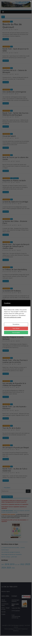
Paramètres (16, 324)
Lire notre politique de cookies (12, 317)
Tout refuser (16, 328)
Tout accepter (16, 332)
